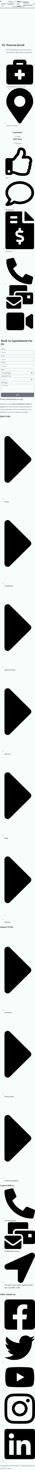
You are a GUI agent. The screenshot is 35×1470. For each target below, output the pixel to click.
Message (4, 383)
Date (2, 370)
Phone (3, 363)
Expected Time (6, 376)
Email (3, 356)
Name (3, 349)
